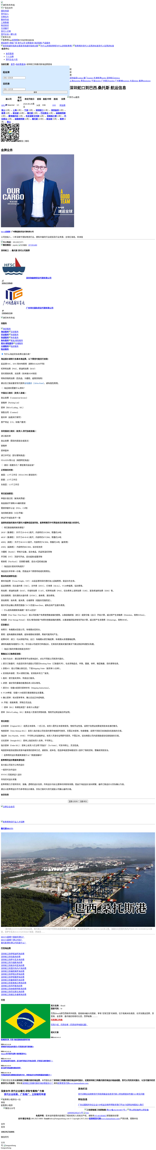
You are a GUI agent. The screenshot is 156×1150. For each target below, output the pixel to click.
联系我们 (116, 1105)
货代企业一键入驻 (9, 34)
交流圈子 (5, 28)
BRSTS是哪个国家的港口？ (13, 937)
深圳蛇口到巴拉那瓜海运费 (12, 992)
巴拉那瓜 (44, 113)
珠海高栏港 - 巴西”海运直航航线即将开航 (15, 1040)
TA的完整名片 (7, 144)
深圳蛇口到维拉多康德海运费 (13, 995)
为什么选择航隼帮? (64, 46)
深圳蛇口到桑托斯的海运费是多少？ (38, 1083)
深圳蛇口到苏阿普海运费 (11, 986)
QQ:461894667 (100, 1116)
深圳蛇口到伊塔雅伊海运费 (12, 977)
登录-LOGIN (73, 801)
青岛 (86, 81)
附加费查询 (124, 1094)
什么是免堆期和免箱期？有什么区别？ (20, 610)
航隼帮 (15, 40)
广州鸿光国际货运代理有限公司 (39, 308)
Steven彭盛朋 (5, 232)
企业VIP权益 (99, 1105)
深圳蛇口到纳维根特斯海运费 (13, 989)
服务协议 (90, 1105)
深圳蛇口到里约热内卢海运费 (13, 968)
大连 (134, 81)
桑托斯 (30, 113)
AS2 (54, 105)
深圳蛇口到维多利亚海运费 (12, 965)
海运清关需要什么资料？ (14, 388)
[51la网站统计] (86, 1113)
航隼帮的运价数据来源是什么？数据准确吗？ (23, 755)
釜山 (3, 110)
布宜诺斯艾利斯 (32, 116)
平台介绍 (124, 1105)
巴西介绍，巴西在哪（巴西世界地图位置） (69, 1025)
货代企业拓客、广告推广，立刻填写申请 (25, 1094)
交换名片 (5, 17)
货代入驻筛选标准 (106, 46)
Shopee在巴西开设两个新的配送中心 (13, 1054)
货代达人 (5, 14)
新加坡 (16, 113)
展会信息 (107, 1094)
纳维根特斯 (61, 113)
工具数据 (5, 22)
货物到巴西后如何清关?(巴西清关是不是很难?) (17, 1047)
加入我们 (140, 1105)
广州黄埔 (122, 81)
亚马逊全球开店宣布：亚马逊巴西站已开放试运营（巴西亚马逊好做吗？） (27, 1061)
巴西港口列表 (57, 1020)
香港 (145, 81)
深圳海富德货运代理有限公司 (38, 278)
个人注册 (10, 57)
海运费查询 (20, 64)
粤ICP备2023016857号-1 (117, 1110)
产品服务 (46, 43)
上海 (75, 81)
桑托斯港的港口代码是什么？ (13, 943)
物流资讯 (5, 25)
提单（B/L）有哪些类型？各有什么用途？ (22, 707)
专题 (131, 1094)
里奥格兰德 (52, 116)
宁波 (96, 81)
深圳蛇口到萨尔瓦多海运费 (12, 960)
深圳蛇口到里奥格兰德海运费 (13, 983)
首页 (13, 64)
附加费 (62, 105)
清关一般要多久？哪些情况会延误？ (19, 465)
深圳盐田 (76, 78)
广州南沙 (107, 81)
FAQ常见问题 (138, 1094)
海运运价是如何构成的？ (14, 566)
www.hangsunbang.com (78, 1083)
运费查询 (30, 43)
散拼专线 (5, 20)
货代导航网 (98, 1094)
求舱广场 (13, 43)
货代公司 (21, 43)
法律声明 (108, 1105)
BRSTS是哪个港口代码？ (12, 940)
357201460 (32, 245)
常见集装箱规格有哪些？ (14, 528)
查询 (35, 92)
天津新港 (99, 78)
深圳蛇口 (113, 78)
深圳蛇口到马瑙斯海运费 (11, 962)
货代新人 (115, 1094)
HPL (3, 105)
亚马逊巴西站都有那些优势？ (11, 1068)
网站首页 (5, 43)
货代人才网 (6, 31)
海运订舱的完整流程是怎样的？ (17, 649)
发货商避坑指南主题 (29, 46)
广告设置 (82, 1105)
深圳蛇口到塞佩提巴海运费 (12, 980)
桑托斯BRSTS (7, 829)
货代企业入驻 (12, 59)
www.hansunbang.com (110, 1119)
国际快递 (5, 11)
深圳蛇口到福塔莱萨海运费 (12, 971)
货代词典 (82, 1094)
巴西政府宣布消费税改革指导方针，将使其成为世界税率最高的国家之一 (26, 1075)
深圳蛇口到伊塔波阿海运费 (12, 954)
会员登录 (10, 54)
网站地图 (132, 1105)
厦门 (88, 78)
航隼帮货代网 (63, 1083)
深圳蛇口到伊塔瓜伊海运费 (12, 974)
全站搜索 (90, 1094)
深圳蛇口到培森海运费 (10, 957)
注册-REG (83, 801)
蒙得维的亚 (13, 116)
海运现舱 (38, 43)
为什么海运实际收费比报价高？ (17, 354)
